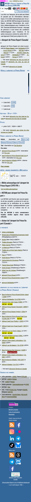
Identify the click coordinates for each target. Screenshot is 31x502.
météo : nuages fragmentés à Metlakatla (14, 170)
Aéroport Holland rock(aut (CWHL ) (12, 336)
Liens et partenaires (14, 412)
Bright (6, 8)
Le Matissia (5, 247)
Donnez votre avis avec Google (15, 478)
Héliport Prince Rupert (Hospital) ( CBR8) (14, 307)
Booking (4, 142)
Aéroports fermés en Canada (18, 369)
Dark (9, 8)
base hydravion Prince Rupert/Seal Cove (14, 155)
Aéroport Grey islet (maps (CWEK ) (12, 302)
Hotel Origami (6, 268)
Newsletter (12, 414)
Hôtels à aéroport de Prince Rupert (13, 70)
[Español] (22, 9)
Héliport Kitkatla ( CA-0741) (10, 364)
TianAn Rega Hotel (7, 265)
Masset (6, 53)
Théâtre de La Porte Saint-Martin (12, 250)
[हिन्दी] (27, 9)
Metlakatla (21, 48)
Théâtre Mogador (7, 242)
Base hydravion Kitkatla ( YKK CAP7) (13, 360)
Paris (3, 255)
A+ (2, 8)
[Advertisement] (15, 392)
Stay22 (22, 142)
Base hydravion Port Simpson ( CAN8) (13, 350)
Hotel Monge (6, 257)
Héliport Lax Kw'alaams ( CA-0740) (13, 345)
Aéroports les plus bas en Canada (16, 118)
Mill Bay (21, 50)
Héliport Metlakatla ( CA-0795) (11, 299)
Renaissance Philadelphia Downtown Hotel (15, 235)
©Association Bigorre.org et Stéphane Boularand (15, 482)
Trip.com (7, 153)
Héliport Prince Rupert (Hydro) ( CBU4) (14, 311)
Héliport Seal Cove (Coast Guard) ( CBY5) (14, 326)
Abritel (16, 142)
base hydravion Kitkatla (9, 160)
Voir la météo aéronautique (9, 189)
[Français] (16, 9)
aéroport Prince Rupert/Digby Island (13, 278)
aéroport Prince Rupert (9, 151)
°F (14, 8)
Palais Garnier (6, 245)
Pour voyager (5, 166)
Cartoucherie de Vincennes (10, 260)
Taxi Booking (18, 145)
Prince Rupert (10, 48)
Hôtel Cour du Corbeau (9, 270)
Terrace (14, 57)
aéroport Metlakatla (8, 282)
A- (0, 8)
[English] (19, 9)
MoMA (4, 239)
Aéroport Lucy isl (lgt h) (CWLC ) (12, 331)
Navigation (2, 4)
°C (12, 8)
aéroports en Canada (15, 66)
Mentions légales (13, 410)
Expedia (10, 142)
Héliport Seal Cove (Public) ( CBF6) (13, 321)
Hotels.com (25, 139)
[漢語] (24, 9)
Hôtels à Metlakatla (8, 232)
